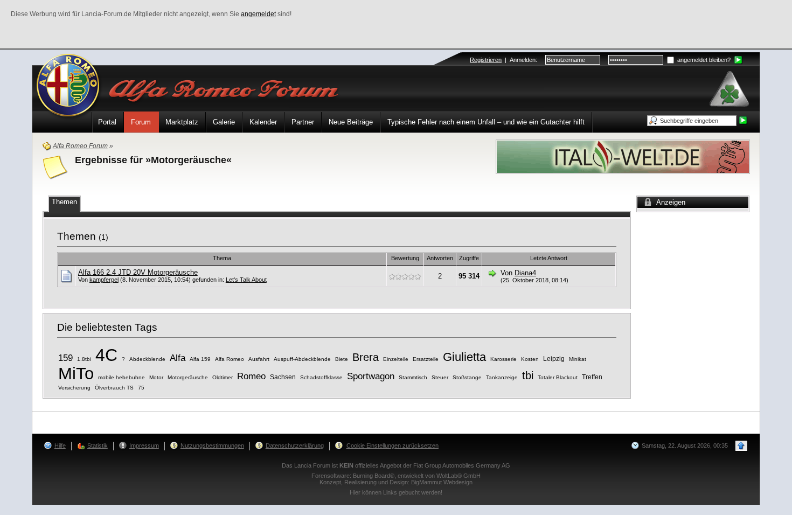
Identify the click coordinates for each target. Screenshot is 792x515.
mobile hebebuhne (121, 377)
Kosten (530, 359)
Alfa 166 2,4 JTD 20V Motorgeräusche (138, 272)
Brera (365, 357)
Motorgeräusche (188, 377)
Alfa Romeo (229, 359)
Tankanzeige (502, 377)
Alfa (177, 358)
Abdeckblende (147, 359)
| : (503, 60)
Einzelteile (395, 359)
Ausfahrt (258, 359)
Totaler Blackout (558, 377)
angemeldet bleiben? (703, 60)
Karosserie (503, 359)
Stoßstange (467, 377)
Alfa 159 (200, 359)
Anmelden (523, 60)
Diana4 (525, 273)
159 (65, 358)
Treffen (592, 376)
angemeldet (258, 14)
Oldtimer (222, 377)
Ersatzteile (426, 359)
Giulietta (464, 357)
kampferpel (104, 279)
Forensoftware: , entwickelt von (396, 475)
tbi (527, 375)
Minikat (577, 359)
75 (141, 388)
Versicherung (74, 388)
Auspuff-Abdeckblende (302, 359)
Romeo (251, 376)
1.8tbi (84, 359)
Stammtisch (413, 377)
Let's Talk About (246, 279)
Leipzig (554, 358)
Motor (156, 377)
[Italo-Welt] (623, 156)
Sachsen (283, 376)
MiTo (76, 373)
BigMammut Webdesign (442, 482)
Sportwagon (370, 376)
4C (106, 355)
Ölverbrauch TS (114, 388)
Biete (341, 359)
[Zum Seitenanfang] (741, 446)
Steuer (440, 377)
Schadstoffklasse (321, 377)
